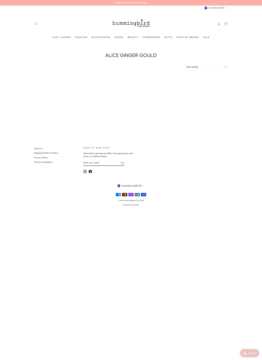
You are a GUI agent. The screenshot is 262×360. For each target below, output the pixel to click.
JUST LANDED (61, 37)
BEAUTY (133, 37)
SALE (206, 37)
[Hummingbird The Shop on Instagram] (85, 171)
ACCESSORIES (100, 37)
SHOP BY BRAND (188, 37)
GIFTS (168, 37)
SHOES (119, 37)
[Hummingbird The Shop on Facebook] (90, 171)
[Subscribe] (122, 163)
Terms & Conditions (43, 162)
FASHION (81, 37)
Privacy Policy (41, 157)
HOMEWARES (151, 37)
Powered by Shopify (131, 205)
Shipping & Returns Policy (46, 153)
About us (38, 148)
